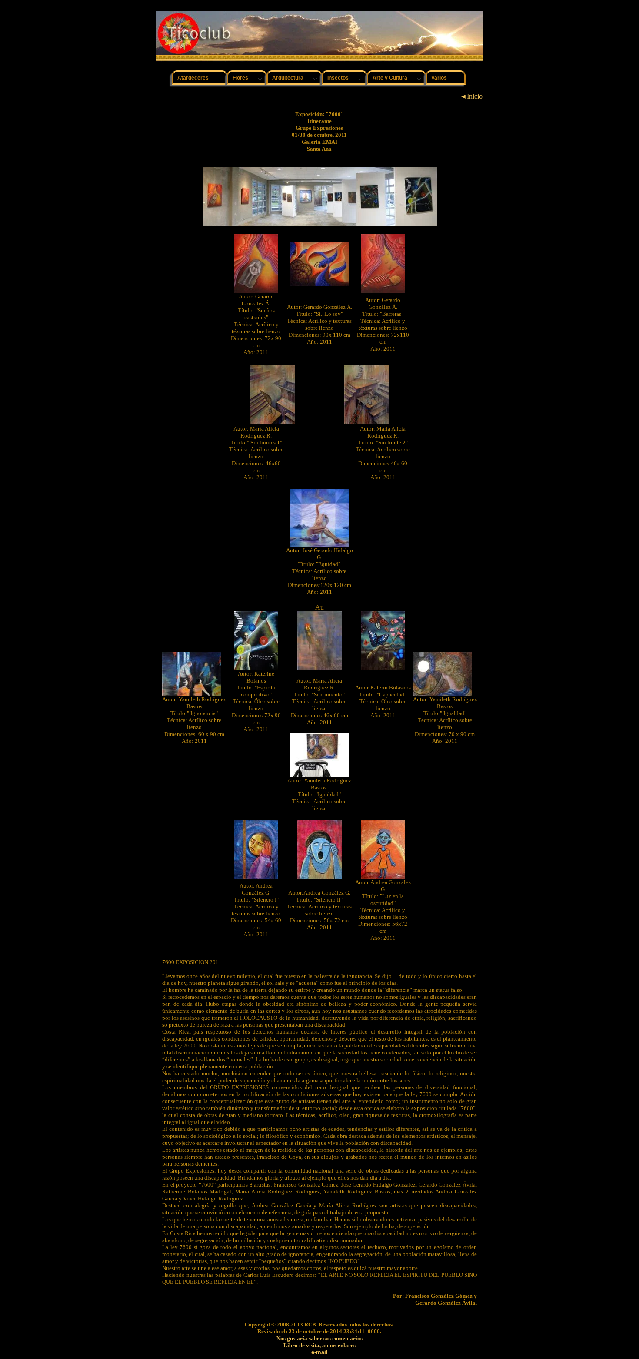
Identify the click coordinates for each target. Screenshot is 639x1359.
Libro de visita (301, 1345)
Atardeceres (193, 78)
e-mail (319, 1352)
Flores (240, 78)
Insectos (338, 78)
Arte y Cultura (390, 78)
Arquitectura (287, 78)
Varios (439, 78)
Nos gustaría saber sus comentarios (319, 1338)
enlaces (347, 1345)
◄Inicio (471, 96)
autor (328, 1345)
